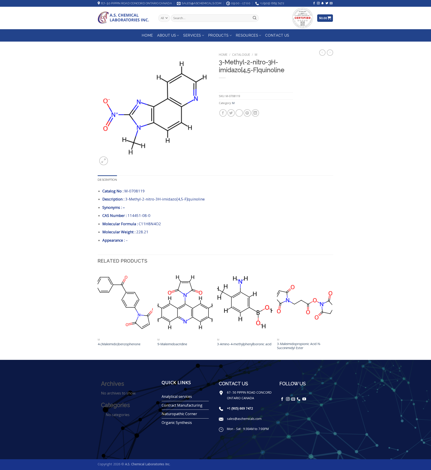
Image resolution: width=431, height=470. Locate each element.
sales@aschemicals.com (244, 419)
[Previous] (98, 314)
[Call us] (298, 399)
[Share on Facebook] (223, 113)
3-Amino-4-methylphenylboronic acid (244, 344)
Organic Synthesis (177, 422)
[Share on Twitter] (231, 113)
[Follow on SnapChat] (322, 3)
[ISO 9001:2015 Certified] (302, 18)
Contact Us (277, 35)
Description (107, 179)
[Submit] (254, 18)
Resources (247, 35)
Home (147, 35)
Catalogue (241, 54)
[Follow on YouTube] (304, 399)
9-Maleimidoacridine (172, 344)
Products (218, 35)
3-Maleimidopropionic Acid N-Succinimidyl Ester (299, 346)
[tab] (107, 179)
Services (192, 35)
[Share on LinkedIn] (255, 113)
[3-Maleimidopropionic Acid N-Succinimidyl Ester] (304, 302)
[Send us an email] (331, 3)
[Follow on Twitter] (326, 3)
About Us (166, 35)
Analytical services (177, 396)
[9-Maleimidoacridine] (185, 302)
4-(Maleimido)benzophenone (119, 344)
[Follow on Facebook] (314, 3)
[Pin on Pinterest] (247, 113)
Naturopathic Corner (179, 413)
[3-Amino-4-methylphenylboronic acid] (245, 302)
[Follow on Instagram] (318, 3)
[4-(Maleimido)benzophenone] (125, 302)
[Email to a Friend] (239, 113)
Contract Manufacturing (182, 405)
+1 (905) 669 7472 (240, 408)
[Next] (332, 314)
